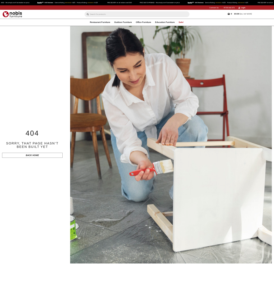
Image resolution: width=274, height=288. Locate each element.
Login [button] (243, 7)
